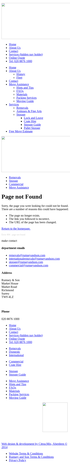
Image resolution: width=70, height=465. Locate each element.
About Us (15, 47)
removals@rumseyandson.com (27, 255)
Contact (13, 51)
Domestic (14, 351)
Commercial (16, 184)
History (20, 74)
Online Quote (17, 57)
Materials (21, 94)
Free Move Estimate (21, 131)
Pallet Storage (32, 128)
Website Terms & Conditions (26, 453)
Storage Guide (32, 124)
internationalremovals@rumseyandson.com (34, 258)
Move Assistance (19, 84)
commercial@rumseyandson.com (28, 265)
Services (14, 104)
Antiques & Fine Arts (29, 111)
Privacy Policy (17, 460)
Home (12, 44)
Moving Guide (25, 101)
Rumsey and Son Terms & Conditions (31, 456)
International (16, 355)
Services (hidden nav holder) (26, 54)
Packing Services (26, 97)
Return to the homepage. (15, 228)
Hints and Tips (25, 87)
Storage (20, 114)
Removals (22, 107)
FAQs (20, 91)
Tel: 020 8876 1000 (20, 61)
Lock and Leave (33, 117)
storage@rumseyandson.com (26, 262)
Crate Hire (30, 121)
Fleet (19, 77)
